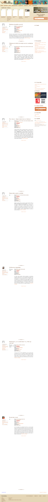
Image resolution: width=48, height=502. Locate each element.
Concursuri (34, 5)
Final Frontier (10, 497)
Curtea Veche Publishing (20, 347)
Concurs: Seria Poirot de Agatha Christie (40, 88)
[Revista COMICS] (38, 95)
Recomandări (14, 5)
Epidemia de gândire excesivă (16, 24)
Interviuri (21, 5)
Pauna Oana (3, 421)
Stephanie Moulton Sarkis (19, 122)
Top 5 (30, 5)
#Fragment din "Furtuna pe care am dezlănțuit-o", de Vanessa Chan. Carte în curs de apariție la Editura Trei (40, 51)
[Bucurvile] (31, 2)
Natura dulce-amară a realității (16, 193)
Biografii (26, 5)
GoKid (2, 497)
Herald (3, 50)
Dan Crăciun (18, 199)
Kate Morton (26, 17)
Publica (3, 199)
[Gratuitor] (43, 95)
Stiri (35, 115)
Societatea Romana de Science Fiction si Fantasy (15, 499)
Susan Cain (3, 200)
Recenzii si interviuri (37, 116)
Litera (3, 30)
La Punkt (10, 498)
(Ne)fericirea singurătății (15, 267)
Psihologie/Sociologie (5, 29)
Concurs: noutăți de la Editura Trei (39, 89)
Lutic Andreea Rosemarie (20, 423)
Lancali (4, 17)
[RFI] (40, 101)
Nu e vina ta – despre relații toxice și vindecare (20, 119)
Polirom (3, 273)
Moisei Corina (4, 271)
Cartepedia (3, 498)
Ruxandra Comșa (19, 349)
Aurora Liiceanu (4, 274)
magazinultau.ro (4, 500)
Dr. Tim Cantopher (4, 424)
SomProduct (3, 499)
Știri (10, 5)
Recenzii (5, 5)
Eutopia (14, 16)
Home (2, 5)
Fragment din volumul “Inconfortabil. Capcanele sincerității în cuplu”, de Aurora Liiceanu (40, 48)
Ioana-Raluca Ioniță (19, 30)
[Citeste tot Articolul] (27, 37)
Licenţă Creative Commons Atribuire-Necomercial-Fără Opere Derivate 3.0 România (40, 122)
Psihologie (3, 49)
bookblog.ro (7, 2)
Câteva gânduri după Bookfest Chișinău (40, 46)
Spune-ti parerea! (21, 39)
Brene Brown (4, 349)
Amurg (36, 87)
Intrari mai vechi (4, 492)
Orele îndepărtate (27, 16)
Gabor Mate (3, 51)
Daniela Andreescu (21, 18)
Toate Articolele (37, 114)
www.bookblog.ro (37, 121)
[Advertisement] (40, 33)
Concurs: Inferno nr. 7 (37, 86)
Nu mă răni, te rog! (13, 417)
